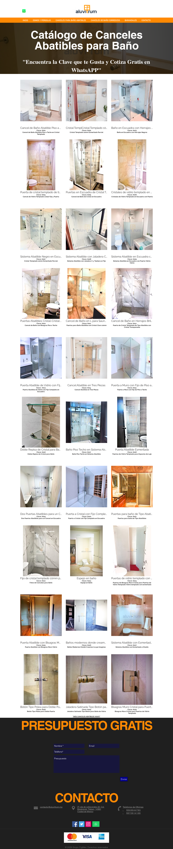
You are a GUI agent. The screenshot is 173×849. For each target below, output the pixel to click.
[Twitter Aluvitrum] (81, 824)
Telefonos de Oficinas (133, 807)
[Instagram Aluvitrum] (88, 824)
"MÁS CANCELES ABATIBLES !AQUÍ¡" (86, 716)
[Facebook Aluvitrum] (75, 824)
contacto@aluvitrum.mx (51, 807)
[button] (41, 105)
